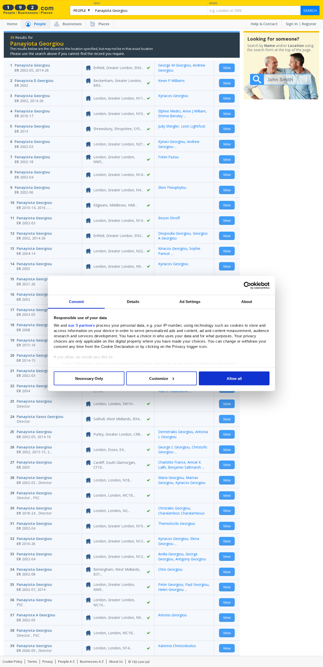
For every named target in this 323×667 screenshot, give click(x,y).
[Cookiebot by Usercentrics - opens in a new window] (247, 285)
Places (103, 23)
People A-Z (66, 661)
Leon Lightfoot (193, 126)
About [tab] (246, 301)
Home (12, 23)
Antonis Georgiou (172, 615)
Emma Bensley (170, 115)
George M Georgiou (174, 65)
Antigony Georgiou (190, 559)
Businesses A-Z (92, 661)
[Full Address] (148, 67)
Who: (97, 3)
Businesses (72, 23)
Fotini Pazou (168, 157)
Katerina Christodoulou (177, 645)
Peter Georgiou (170, 584)
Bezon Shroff (169, 218)
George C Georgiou (174, 447)
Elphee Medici (169, 111)
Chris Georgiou (170, 569)
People (40, 23)
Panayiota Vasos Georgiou (40, 416)
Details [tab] (133, 301)
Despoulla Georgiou (174, 233)
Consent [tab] (76, 301)
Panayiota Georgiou (32, 65)
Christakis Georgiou (174, 508)
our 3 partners (81, 325)
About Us (116, 661)
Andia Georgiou (170, 554)
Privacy (47, 661)
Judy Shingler (168, 126)
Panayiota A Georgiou (36, 615)
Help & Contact (264, 23)
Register (309, 23)
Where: (213, 3)
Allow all (234, 378)
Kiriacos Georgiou (172, 248)
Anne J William (194, 111)
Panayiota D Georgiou (34, 80)
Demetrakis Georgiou (175, 431)
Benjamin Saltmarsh (184, 467)
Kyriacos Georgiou (173, 95)
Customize (158, 378)
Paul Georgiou (196, 584)
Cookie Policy (12, 661)
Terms (32, 661)
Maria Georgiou (171, 477)
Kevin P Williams (171, 80)
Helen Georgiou (171, 589)
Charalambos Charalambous (181, 513)
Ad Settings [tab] (189, 301)
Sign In (292, 23)
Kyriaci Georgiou (171, 141)
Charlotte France (171, 462)
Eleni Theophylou (172, 187)
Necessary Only (89, 378)
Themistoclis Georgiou (176, 523)
